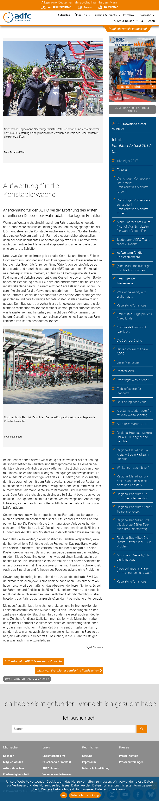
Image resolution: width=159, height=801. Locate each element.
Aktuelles (64, 15)
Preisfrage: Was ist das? (133, 380)
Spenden (8, 755)
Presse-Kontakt (128, 755)
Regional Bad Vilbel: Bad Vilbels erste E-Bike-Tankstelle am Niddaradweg (133, 524)
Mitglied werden (13, 762)
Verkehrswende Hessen (57, 774)
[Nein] (154, 789)
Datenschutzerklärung (95, 768)
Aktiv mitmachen (13, 768)
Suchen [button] (150, 21)
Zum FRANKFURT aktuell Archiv (132, 110)
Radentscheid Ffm (53, 755)
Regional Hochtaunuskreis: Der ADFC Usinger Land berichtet (134, 437)
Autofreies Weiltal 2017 (132, 424)
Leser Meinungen (128, 362)
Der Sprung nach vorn (131, 402)
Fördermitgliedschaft (16, 774)
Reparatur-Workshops (131, 305)
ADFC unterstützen (59, 7)
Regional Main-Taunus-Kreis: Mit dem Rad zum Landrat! (133, 454)
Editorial (122, 170)
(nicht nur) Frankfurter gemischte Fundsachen (67, 670)
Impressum (89, 762)
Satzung (87, 755)
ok (63, 795)
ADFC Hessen (50, 768)
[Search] (142, 729)
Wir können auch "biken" (133, 468)
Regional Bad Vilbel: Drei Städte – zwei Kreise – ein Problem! (134, 542)
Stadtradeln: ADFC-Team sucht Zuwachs (35, 661)
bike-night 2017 (127, 161)
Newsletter (111, 7)
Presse (88, 7)
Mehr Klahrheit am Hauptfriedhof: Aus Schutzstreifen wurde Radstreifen (134, 226)
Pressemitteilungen (131, 762)
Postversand (125, 371)
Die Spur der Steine (129, 340)
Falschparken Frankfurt (56, 762)
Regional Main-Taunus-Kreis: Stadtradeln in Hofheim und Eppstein (133, 481)
